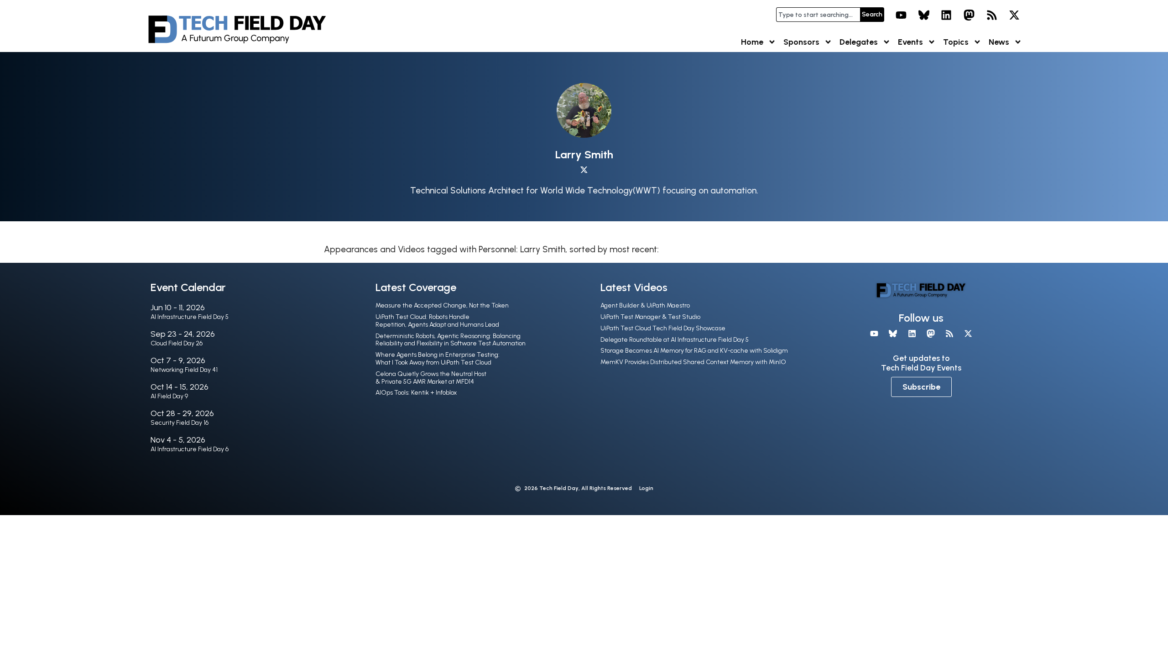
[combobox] (818, 14)
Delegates (859, 42)
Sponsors (801, 42)
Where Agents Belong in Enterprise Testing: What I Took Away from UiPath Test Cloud (437, 358)
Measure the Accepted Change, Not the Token (442, 305)
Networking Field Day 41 (184, 370)
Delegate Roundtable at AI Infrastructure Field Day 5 (674, 340)
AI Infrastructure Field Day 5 (190, 317)
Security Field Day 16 (180, 423)
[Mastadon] (969, 15)
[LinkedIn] (946, 15)
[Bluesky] (924, 15)
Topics (956, 42)
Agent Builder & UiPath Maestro (645, 305)
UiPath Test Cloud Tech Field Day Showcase (662, 328)
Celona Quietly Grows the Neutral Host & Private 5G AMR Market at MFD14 (430, 378)
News (999, 42)
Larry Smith (584, 154)
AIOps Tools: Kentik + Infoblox (416, 392)
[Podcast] (992, 15)
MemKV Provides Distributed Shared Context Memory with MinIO (693, 362)
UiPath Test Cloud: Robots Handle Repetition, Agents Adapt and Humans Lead (437, 320)
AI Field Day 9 (169, 396)
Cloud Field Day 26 (177, 343)
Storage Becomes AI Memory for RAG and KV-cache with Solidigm (694, 351)
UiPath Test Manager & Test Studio (650, 317)
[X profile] (584, 170)
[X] (1014, 15)
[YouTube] (901, 15)
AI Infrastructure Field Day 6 (190, 449)
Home (752, 42)
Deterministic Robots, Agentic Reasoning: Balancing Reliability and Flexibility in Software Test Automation (450, 340)
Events (910, 42)
